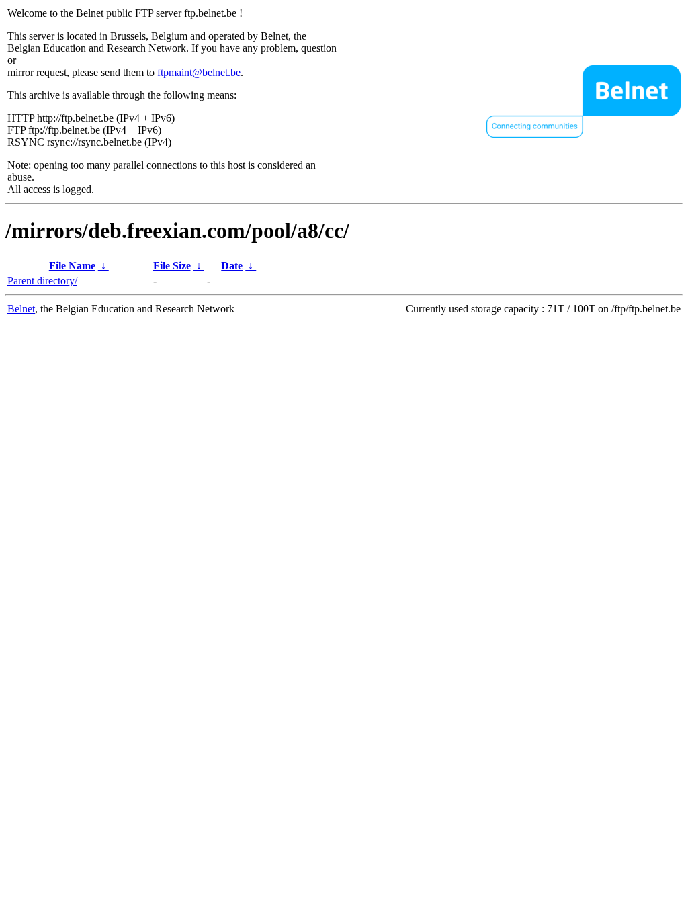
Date (232, 266)
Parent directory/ (42, 280)
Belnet (21, 309)
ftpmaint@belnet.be (199, 72)
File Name (72, 266)
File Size (172, 266)
